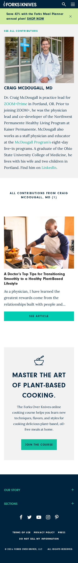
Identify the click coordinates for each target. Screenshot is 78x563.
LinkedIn (48, 167)
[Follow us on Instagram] (48, 517)
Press (61, 532)
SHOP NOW (35, 18)
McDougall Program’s (32, 142)
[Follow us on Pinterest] (56, 517)
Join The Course (39, 444)
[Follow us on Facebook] (21, 517)
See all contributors (21, 31)
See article (39, 316)
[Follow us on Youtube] (38, 517)
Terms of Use (22, 532)
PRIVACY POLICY (44, 532)
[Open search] (64, 4)
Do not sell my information (39, 539)
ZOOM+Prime (15, 104)
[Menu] (72, 3)
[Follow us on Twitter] (29, 517)
